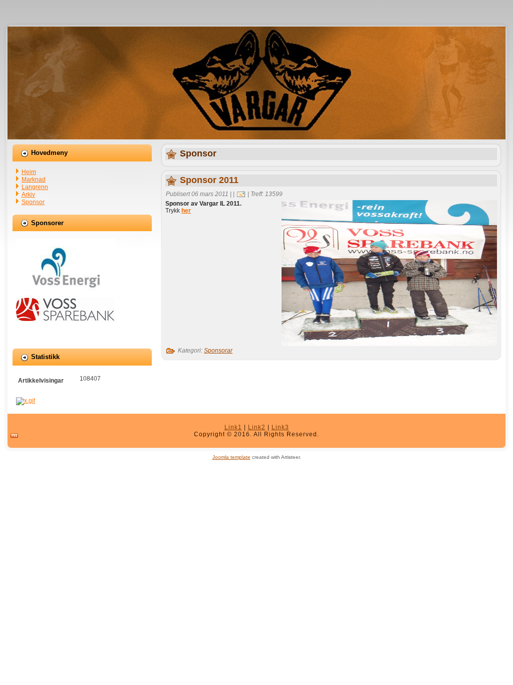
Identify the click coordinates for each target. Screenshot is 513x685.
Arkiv (28, 194)
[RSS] (14, 435)
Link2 (257, 427)
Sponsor (33, 202)
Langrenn (35, 187)
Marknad (34, 179)
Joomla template (231, 457)
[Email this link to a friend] (241, 194)
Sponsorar (218, 350)
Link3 (280, 427)
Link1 (233, 427)
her (186, 210)
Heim (29, 172)
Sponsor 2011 (209, 180)
